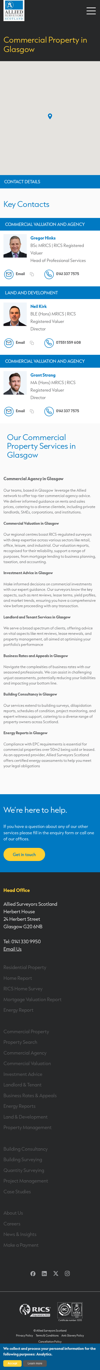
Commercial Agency (25, 1053)
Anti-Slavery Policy (72, 1335)
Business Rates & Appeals (30, 1095)
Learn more (35, 1363)
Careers (11, 1223)
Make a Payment (21, 1245)
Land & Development (25, 1117)
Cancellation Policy (50, 1341)
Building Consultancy (25, 1149)
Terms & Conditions (47, 1335)
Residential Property (24, 967)
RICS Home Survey (23, 988)
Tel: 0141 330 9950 (22, 941)
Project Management (25, 1181)
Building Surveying (22, 1159)
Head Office (16, 890)
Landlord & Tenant (22, 1085)
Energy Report (18, 1010)
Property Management (27, 1127)
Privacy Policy (24, 1335)
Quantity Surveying (23, 1170)
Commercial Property (26, 1031)
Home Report (17, 978)
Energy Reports (19, 1106)
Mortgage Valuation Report (32, 999)
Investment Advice (22, 1074)
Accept (12, 1363)
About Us (13, 1213)
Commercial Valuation (27, 1063)
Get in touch (24, 854)
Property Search (20, 1042)
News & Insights (20, 1234)
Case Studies (17, 1191)
